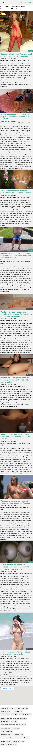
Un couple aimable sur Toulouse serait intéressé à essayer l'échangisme (16, 55)
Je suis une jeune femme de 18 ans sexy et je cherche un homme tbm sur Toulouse (16, 116)
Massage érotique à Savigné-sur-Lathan (12, 741)
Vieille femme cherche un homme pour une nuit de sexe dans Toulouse (15, 192)
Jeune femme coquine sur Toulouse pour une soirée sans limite (15, 653)
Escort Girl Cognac (6, 711)
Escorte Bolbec (5, 715)
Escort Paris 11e (21, 725)
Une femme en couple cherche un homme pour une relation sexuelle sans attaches (14, 380)
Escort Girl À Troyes (7, 708)
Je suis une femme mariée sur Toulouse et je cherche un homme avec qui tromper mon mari (14, 567)
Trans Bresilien (17, 711)
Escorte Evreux (5, 721)
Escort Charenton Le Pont (8, 744)
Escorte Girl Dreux (6, 718)
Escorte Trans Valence (22, 738)
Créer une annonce (26, 2)
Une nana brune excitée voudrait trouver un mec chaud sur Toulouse (15, 502)
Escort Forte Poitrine (25, 715)
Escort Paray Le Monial (7, 738)
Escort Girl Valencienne (21, 708)
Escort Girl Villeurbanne (8, 725)
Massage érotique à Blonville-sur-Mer (12, 734)
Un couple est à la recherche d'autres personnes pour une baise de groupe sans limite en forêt (16, 255)
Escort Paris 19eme (6, 731)
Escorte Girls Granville (20, 718)
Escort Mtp (14, 715)
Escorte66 (14, 721)
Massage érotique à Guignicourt (10, 728)
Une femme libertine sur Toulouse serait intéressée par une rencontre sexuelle (15, 437)
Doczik (2, 2)
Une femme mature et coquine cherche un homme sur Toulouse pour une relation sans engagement (16, 314)
